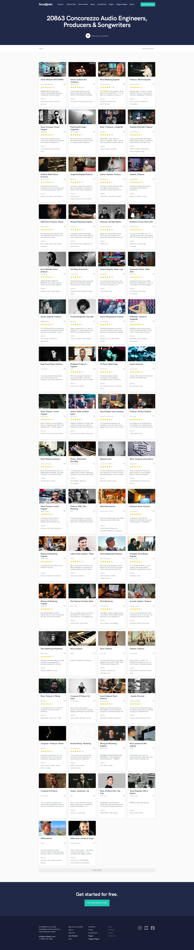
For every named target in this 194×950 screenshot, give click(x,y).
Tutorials (111, 930)
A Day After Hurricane (145, 670)
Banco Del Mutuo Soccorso (107, 386)
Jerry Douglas (133, 294)
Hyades (90, 291)
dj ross (102, 623)
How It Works (83, 4)
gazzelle (119, 196)
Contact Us (112, 936)
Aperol (114, 481)
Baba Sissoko (117, 718)
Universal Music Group (47, 149)
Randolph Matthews (135, 481)
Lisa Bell (113, 576)
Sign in (132, 4)
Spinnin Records (134, 101)
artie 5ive (52, 481)
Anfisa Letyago (133, 341)
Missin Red (83, 718)
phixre (76, 576)
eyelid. (139, 576)
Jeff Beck (43, 670)
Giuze (71, 576)
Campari (109, 481)
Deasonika (142, 718)
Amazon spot (133, 244)
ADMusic (72, 765)
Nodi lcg (72, 386)
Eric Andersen (133, 291)
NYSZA (139, 623)
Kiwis (77, 386)
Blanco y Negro (45, 244)
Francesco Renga (134, 718)
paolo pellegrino (114, 623)
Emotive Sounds (74, 246)
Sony (47, 528)
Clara (48, 481)
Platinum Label (138, 433)
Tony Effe (43, 481)
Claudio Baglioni (74, 481)
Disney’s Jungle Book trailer (137, 151)
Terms (110, 927)
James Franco (53, 718)
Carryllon (81, 386)
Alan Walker (133, 338)
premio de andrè (74, 196)
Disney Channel (87, 338)
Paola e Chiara (112, 196)
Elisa (131, 386)
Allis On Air (133, 196)
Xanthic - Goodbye (46, 768)
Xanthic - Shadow (55, 765)
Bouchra (148, 718)
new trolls (132, 483)
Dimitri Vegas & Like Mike (54, 860)
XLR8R (59, 718)
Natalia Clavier (44, 718)
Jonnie (145, 196)
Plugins (111, 4)
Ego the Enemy (58, 196)
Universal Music (45, 101)
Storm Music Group (105, 673)
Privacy (110, 933)
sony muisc (44, 104)
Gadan (72, 294)
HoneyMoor (133, 576)
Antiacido (81, 576)
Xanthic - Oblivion (45, 765)
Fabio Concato (44, 341)
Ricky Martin (113, 149)
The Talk (89, 718)
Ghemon (102, 244)
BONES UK (49, 670)
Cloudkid (43, 433)
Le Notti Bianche (134, 670)
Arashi (81, 623)
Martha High (103, 718)
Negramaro (83, 481)
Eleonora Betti (80, 433)
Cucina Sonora (89, 433)
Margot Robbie (145, 149)
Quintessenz (133, 623)
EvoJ (107, 244)
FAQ (70, 939)
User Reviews (73, 936)
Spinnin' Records (54, 101)
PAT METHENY (84, 860)
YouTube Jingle (142, 244)
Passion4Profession (75, 768)
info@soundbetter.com (47, 937)
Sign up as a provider (76, 927)
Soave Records (111, 670)
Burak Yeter (44, 860)
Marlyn (86, 623)
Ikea (80, 813)
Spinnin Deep (51, 291)
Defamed (43, 196)
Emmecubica (57, 576)
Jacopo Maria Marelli (113, 338)
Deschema (73, 433)
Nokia (83, 813)
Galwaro (115, 813)
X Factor (72, 338)
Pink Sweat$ (82, 101)
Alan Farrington (45, 338)
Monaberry (43, 291)
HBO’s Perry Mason (135, 149)
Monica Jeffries (80, 765)
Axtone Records (143, 101)
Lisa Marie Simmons (105, 578)
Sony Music (79, 338)
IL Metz (131, 433)
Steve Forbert (142, 291)
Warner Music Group (76, 244)
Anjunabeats (44, 246)
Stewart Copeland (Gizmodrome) (108, 528)
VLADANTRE (103, 101)
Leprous (102, 388)
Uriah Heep (118, 386)
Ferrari (42, 151)
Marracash (136, 386)
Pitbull (107, 149)
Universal (43, 528)
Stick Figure (89, 101)
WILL (101, 765)
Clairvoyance (49, 196)
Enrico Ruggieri (74, 483)
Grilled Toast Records (55, 528)
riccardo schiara (74, 623)
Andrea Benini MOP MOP (106, 531)
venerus (55, 670)
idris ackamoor (118, 531)
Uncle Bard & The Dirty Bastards (78, 291)
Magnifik (57, 291)
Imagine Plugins (121, 4)
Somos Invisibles (74, 718)
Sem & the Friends (105, 104)
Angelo (111, 765)
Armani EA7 (103, 481)
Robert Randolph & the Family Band (79, 863)
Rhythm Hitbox (112, 101)
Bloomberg (57, 149)
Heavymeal (50, 576)
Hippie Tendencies (105, 576)
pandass (106, 623)
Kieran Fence (145, 623)
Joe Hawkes (133, 246)
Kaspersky (43, 576)
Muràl (131, 673)
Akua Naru (110, 718)
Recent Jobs (71, 4)
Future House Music (57, 433)
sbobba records (145, 481)
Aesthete (140, 813)
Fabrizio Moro (104, 196)
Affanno (106, 765)
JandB (136, 813)
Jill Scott (102, 149)
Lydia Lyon (139, 196)
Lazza (141, 386)
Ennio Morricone (74, 860)
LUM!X (111, 813)
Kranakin (102, 341)
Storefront (91, 927)
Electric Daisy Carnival (56, 244)
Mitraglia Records (87, 244)
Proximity (48, 433)
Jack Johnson (74, 101)
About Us (72, 933)
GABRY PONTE (104, 813)
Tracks (92, 4)
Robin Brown (53, 338)
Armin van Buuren (142, 338)
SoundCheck (101, 4)
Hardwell (43, 863)
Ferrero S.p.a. (74, 813)
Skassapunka (103, 338)
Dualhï (131, 813)
